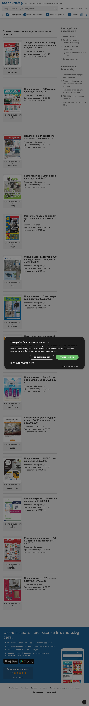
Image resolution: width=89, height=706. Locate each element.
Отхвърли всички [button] (42, 357)
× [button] (81, 339)
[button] (22, 363)
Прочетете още (51, 351)
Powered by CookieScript (70, 366)
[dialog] (44, 353)
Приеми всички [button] (67, 357)
